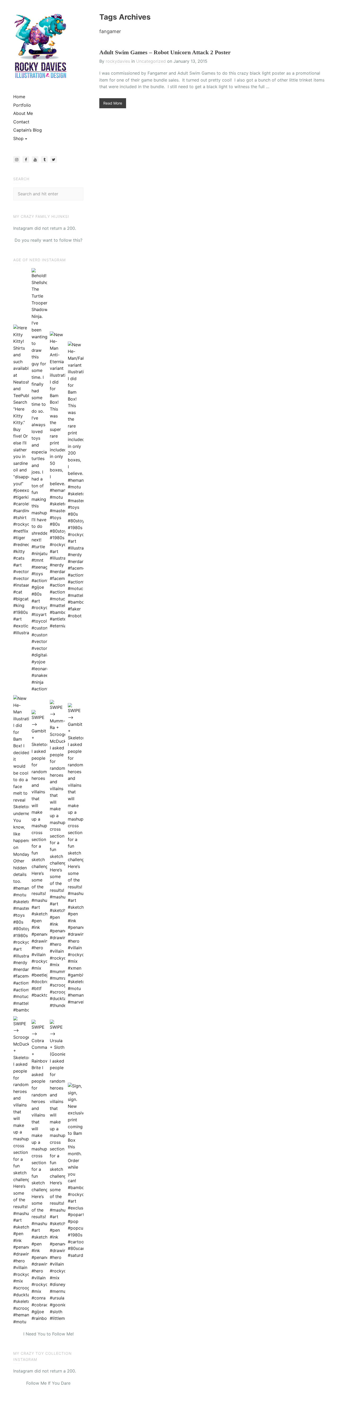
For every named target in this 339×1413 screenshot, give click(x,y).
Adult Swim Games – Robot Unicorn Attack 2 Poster (165, 52)
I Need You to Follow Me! (48, 1333)
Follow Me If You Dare (48, 1383)
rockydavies (118, 61)
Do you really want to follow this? (48, 240)
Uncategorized (151, 61)
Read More (112, 103)
